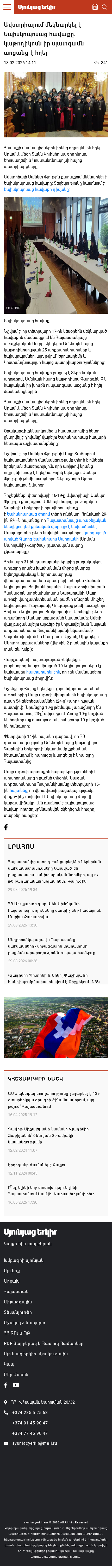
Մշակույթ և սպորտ (24, 1322)
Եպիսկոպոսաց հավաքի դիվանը (36, 189)
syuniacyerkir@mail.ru (34, 1443)
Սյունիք (12, 1270)
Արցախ (12, 1281)
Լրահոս (21, 846)
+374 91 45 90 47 (30, 1423)
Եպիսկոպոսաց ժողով (28, 514)
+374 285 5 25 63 (30, 1412)
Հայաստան (16, 1291)
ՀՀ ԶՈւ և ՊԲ (17, 1333)
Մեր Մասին (16, 1374)
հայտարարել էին (43, 672)
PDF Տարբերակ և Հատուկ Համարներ (44, 1343)
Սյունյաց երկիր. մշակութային (36, 1353)
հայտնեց (18, 790)
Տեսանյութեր (18, 1312)
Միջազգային (18, 1302)
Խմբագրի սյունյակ (24, 1260)
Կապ (9, 1364)
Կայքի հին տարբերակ (28, 1243)
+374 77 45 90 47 (30, 1433)
